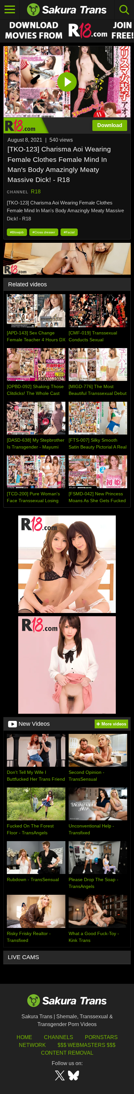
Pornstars (101, 1037)
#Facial (69, 232)
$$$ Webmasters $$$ (86, 1045)
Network (32, 1045)
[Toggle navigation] (10, 10)
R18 (36, 191)
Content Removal (67, 1053)
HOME (24, 1037)
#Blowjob (17, 232)
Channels (58, 1037)
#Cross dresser (44, 232)
